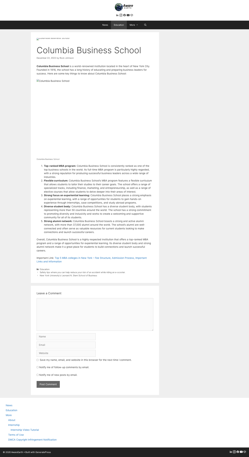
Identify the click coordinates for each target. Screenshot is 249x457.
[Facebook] (125, 15)
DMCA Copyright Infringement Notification (32, 439)
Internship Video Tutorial (25, 429)
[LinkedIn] (117, 15)
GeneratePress (43, 452)
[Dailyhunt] (131, 15)
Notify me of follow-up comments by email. (64, 367)
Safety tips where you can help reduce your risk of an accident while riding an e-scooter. (82, 272)
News (105, 25)
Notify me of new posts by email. (58, 374)
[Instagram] (121, 15)
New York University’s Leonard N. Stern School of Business (68, 275)
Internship (14, 425)
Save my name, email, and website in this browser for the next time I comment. (86, 359)
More (132, 25)
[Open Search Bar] (145, 25)
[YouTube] (128, 15)
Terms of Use (16, 434)
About (11, 420)
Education (119, 25)
